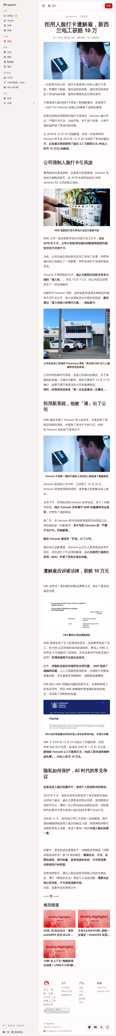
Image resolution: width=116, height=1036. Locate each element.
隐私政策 (20, 1025)
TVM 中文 (101, 987)
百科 (81, 1002)
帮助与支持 (66, 991)
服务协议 (11, 1025)
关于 (4, 1025)
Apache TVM (103, 991)
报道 (86, 16)
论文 (81, 991)
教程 (81, 994)
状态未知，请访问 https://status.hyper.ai (57, 1010)
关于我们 (65, 987)
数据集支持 (66, 994)
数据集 (82, 998)
